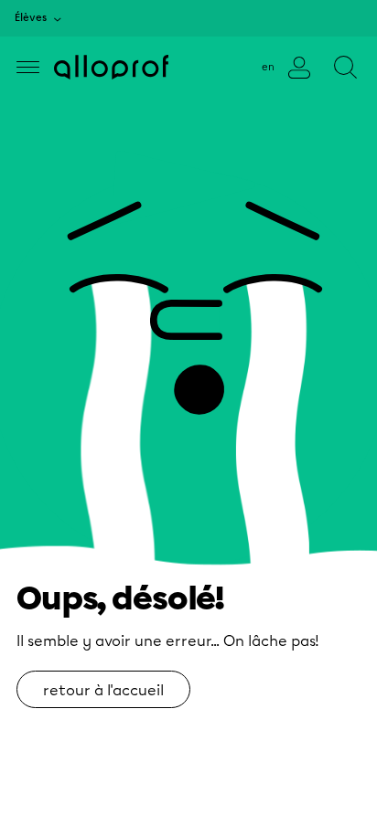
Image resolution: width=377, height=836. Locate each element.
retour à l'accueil (103, 690)
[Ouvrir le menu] (28, 67)
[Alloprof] (111, 67)
